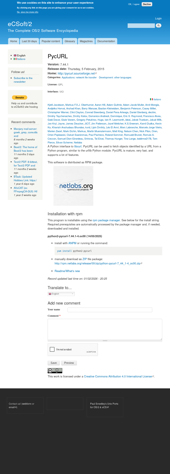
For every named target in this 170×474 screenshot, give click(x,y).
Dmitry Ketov (80, 116)
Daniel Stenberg (138, 112)
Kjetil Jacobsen (56, 104)
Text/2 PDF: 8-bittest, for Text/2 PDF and (26, 163)
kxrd (87, 127)
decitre (152, 112)
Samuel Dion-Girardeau (70, 138)
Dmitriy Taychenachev (60, 116)
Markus (82, 131)
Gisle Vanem (68, 119)
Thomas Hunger (113, 138)
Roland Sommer (114, 134)
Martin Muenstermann (99, 131)
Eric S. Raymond (132, 116)
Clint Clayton (77, 112)
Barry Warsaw (89, 108)
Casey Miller (149, 108)
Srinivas (88, 138)
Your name (54, 309)
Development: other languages (115, 77)
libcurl (78, 146)
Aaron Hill (100, 104)
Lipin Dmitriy (98, 127)
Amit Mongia (152, 104)
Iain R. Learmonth (114, 119)
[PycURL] (73, 205)
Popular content (51, 41)
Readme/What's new (67, 271)
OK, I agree (133, 4)
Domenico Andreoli (98, 116)
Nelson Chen (131, 131)
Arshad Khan (73, 108)
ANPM (72, 243)
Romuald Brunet (133, 134)
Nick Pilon (144, 131)
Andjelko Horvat (56, 108)
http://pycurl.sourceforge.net (77, 73)
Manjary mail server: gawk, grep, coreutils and (26, 132)
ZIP (85, 259)
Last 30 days (29, 41)
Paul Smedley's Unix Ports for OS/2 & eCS (104, 405)
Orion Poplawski (56, 134)
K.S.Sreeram (132, 123)
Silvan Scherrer (64, 142)
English (21, 55)
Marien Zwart (55, 131)
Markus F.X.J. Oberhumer (79, 104)
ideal (127, 119)
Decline (147, 4)
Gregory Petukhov (86, 119)
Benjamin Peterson (130, 108)
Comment (54, 315)
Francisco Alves (152, 116)
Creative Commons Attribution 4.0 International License (119, 376)
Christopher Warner (58, 112)
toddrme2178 (144, 138)
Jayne (61, 123)
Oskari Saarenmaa (77, 134)
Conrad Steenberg (95, 112)
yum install (64, 251)
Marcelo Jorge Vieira (150, 127)
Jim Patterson (98, 123)
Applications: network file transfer (79, 77)
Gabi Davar (54, 119)
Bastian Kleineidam (108, 108)
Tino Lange (130, 138)
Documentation (106, 41)
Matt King (117, 131)
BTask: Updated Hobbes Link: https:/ (25, 178)
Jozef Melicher (115, 123)
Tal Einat (99, 138)
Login (158, 18)
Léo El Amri (112, 127)
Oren (154, 131)
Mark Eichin (69, 131)
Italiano (20, 59)
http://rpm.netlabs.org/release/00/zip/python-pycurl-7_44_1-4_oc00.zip (98, 263)
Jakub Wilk (156, 119)
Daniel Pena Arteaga (117, 112)
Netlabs (78, 142)
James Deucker (74, 123)
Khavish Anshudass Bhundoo (68, 127)
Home (13, 41)
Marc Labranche (129, 127)
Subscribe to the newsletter (23, 79)
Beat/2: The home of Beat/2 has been (25, 148)
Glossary (70, 41)
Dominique (116, 116)
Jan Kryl (52, 123)
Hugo (100, 119)
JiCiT (87, 123)
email (12, 407)
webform (26, 403)
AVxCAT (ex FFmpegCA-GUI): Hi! (25, 189)
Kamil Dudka (147, 123)
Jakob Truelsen (140, 119)
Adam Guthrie (114, 104)
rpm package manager (106, 220)
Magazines (86, 41)
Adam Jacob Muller (133, 104)
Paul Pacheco (96, 134)
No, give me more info (27, 12)
